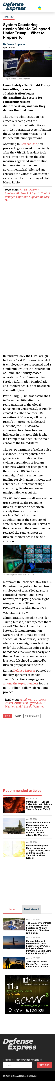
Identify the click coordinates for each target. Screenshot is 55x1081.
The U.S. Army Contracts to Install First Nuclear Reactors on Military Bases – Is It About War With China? (38, 928)
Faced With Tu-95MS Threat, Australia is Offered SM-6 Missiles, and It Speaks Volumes (25, 703)
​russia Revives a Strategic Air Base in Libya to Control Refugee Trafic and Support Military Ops (27, 195)
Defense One (28, 144)
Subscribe (44, 1065)
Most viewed (31, 909)
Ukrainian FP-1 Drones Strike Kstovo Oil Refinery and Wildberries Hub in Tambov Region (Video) (39, 805)
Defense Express (14, 44)
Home (5, 17)
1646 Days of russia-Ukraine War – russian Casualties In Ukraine (37, 964)
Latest (12, 909)
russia (18, 716)
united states (31, 716)
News (12, 17)
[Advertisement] (27, 323)
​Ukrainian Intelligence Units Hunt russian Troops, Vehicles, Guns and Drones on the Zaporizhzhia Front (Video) (38, 851)
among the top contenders (20, 683)
